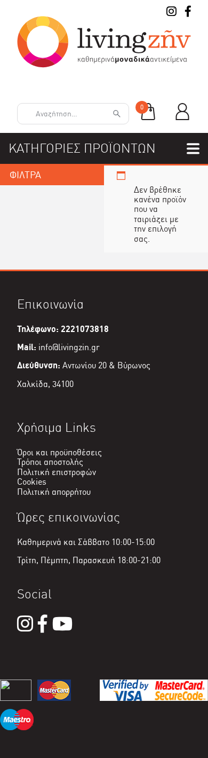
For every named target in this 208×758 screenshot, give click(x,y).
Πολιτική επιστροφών (56, 472)
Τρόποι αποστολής (50, 462)
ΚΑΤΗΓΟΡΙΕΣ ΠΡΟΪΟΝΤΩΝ (82, 148)
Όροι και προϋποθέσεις (59, 452)
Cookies (31, 482)
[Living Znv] (104, 65)
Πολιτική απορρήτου (54, 492)
